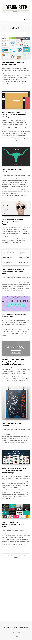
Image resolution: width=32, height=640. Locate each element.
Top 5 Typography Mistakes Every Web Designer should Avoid (13, 271)
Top (16, 636)
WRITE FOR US (7, 627)
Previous (10, 555)
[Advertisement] (13, 587)
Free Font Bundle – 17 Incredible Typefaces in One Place (13, 524)
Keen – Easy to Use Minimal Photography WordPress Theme (12, 222)
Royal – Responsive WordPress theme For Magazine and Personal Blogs (14, 470)
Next (15, 557)
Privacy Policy (24, 627)
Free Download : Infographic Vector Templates (13, 63)
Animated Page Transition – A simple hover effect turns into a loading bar (14, 114)
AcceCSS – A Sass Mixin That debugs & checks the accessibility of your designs (13, 362)
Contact (15, 627)
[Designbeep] (16, 9)
